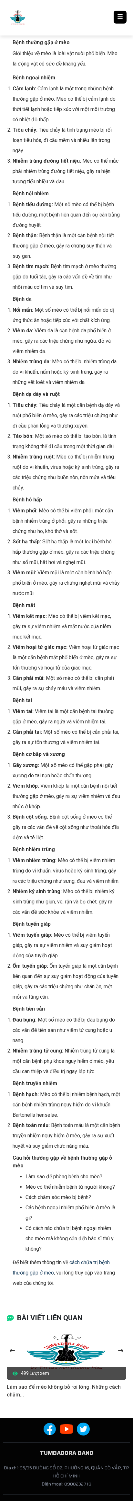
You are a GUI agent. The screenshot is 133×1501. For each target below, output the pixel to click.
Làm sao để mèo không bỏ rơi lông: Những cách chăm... (64, 1391)
